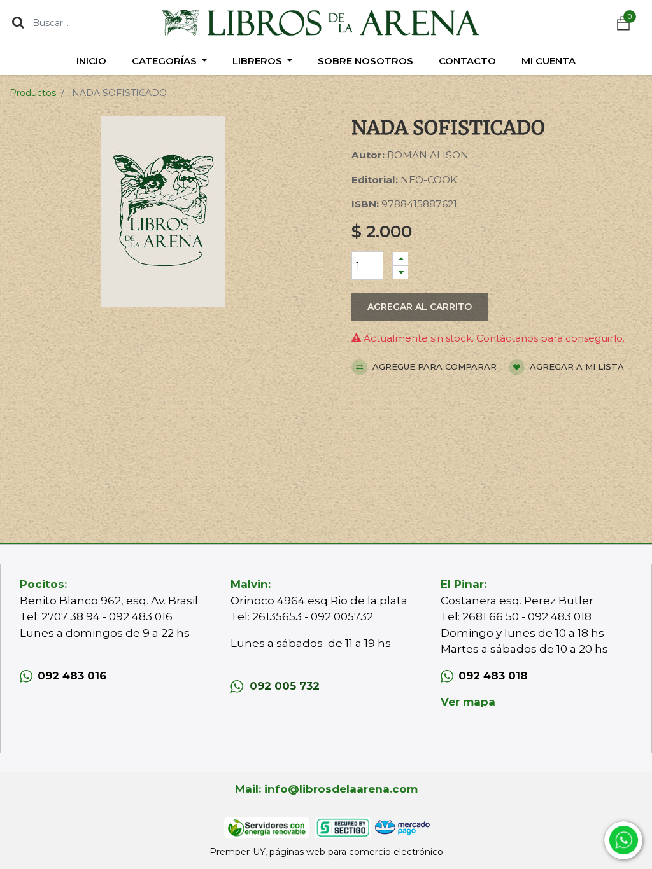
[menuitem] (91, 60)
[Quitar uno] (400, 272)
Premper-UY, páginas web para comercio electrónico (326, 852)
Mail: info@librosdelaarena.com (326, 788)
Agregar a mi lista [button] (575, 366)
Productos (33, 93)
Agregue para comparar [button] (433, 366)
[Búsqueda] (18, 22)
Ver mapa (468, 701)
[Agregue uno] (400, 258)
